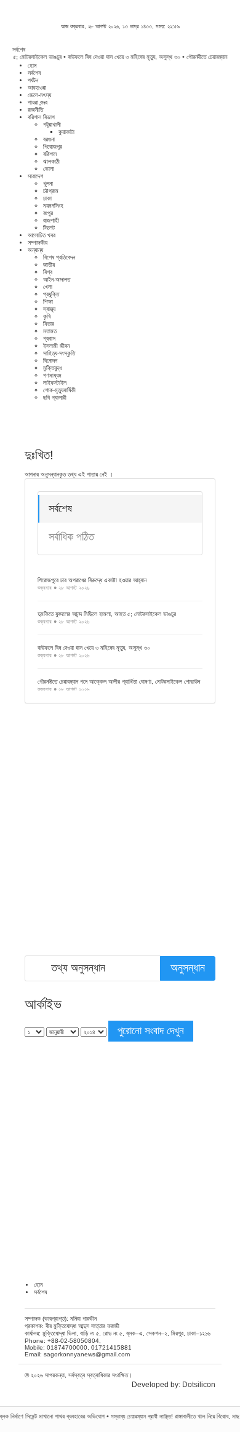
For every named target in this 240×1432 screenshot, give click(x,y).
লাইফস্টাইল (54, 382)
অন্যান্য (35, 250)
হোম (32, 65)
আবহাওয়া (37, 87)
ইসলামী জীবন (56, 345)
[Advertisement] (120, 835)
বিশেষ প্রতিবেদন (59, 257)
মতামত (50, 331)
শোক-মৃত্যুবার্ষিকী (59, 390)
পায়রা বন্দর (37, 102)
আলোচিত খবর (41, 235)
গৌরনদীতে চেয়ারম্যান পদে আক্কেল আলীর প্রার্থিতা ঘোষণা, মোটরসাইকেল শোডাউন (119, 681)
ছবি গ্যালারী (54, 397)
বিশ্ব (47, 272)
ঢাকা (47, 198)
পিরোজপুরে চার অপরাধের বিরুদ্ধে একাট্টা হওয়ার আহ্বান (92, 580)
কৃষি (46, 316)
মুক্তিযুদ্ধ (52, 368)
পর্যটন (33, 80)
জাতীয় (49, 264)
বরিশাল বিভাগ (41, 117)
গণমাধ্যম (52, 375)
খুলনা (48, 183)
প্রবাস (49, 338)
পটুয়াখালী (52, 124)
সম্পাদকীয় (37, 242)
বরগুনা (49, 139)
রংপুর (48, 213)
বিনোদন (50, 360)
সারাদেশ (35, 176)
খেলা (47, 286)
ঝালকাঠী (51, 161)
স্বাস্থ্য (49, 309)
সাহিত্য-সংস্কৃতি (59, 353)
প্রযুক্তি (51, 294)
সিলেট (49, 227)
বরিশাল (50, 154)
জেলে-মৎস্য (39, 95)
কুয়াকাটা (66, 132)
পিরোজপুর (52, 146)
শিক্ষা (48, 301)
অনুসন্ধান (187, 968)
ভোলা (48, 168)
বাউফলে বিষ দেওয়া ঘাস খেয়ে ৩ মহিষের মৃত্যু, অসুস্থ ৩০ (117, 56)
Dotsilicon (198, 1384)
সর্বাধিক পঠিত (71, 537)
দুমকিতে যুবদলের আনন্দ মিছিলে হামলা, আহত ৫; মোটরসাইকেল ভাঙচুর (107, 614)
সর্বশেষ (34, 72)
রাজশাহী (51, 220)
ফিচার (48, 323)
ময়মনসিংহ (53, 205)
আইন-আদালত (56, 279)
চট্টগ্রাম (50, 191)
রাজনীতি (35, 109)
